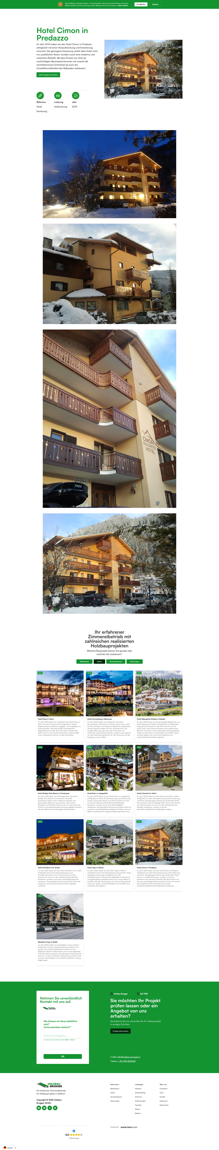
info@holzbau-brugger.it (128, 1057)
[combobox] (9, 1148)
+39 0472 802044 (127, 1061)
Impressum (164, 1101)
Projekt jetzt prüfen (120, 1031)
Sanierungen (114, 1101)
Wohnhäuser (114, 1089)
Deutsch (10, 1148)
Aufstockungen (140, 1101)
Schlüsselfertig (140, 1093)
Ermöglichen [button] (141, 4)
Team (162, 1093)
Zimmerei (138, 1097)
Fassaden (138, 1105)
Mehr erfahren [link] (123, 5)
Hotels (112, 1093)
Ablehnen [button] (155, 4)
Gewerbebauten (116, 1097)
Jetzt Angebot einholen (48, 75)
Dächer (137, 1109)
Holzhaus (138, 1089)
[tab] (84, 661)
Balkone (138, 1113)
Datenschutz (164, 1105)
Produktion (163, 1089)
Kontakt (162, 1097)
